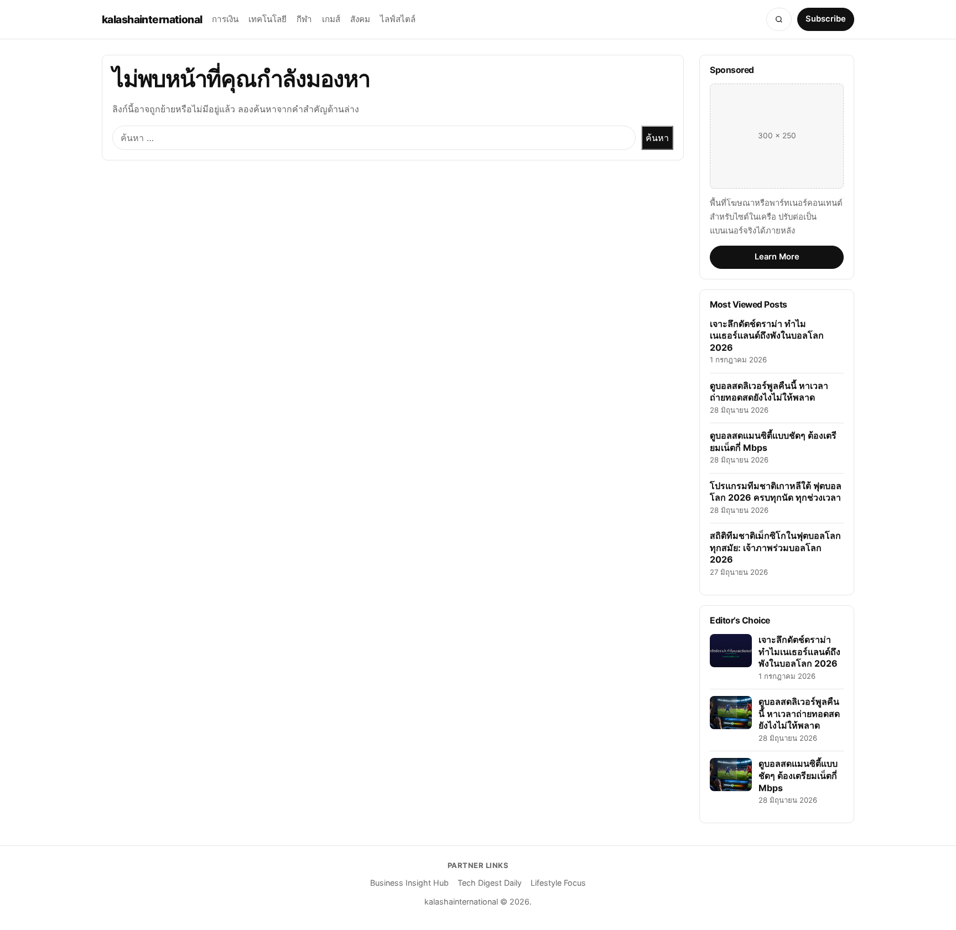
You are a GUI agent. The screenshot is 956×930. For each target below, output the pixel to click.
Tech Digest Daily (490, 882)
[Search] (779, 19)
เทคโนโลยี (267, 19)
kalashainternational (152, 19)
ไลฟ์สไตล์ (397, 19)
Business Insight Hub (409, 882)
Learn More (777, 257)
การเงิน (225, 19)
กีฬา (304, 19)
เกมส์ (331, 19)
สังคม (360, 19)
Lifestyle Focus (558, 882)
